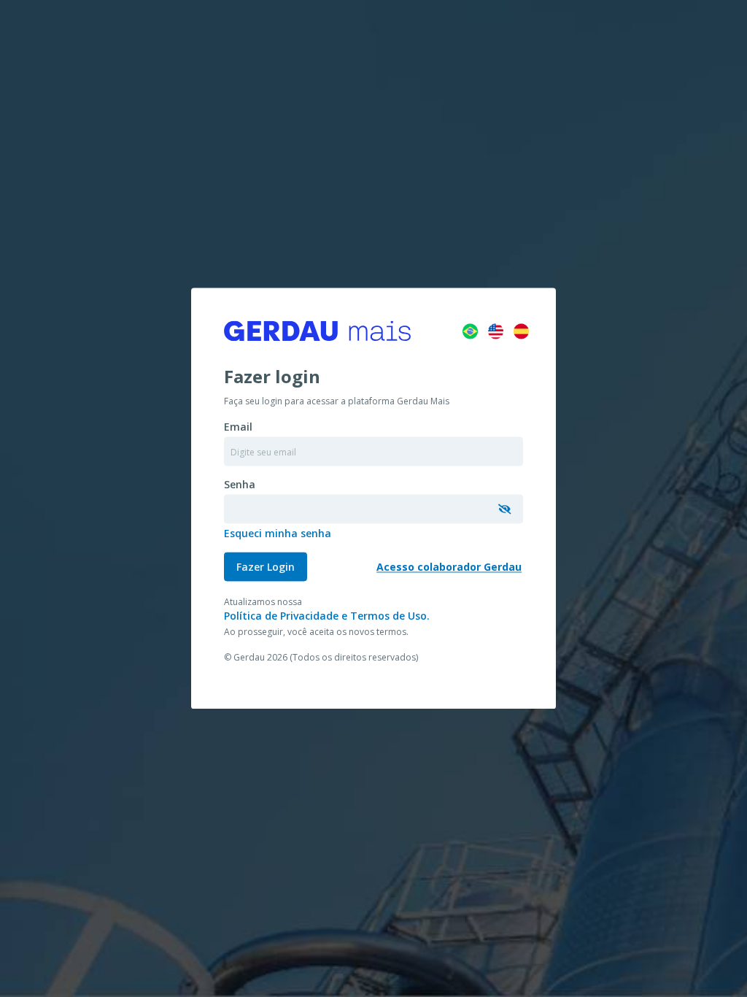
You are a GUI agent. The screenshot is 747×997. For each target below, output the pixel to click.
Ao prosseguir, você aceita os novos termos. (316, 632)
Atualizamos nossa (263, 602)
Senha (239, 485)
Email (238, 427)
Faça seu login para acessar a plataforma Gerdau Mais (336, 402)
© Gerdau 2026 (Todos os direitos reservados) (321, 658)
